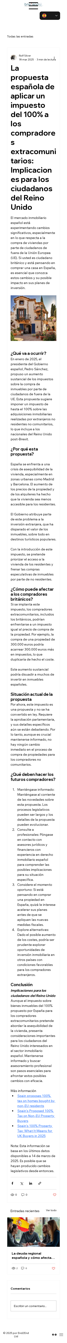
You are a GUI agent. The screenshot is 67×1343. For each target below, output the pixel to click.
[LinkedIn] (56, 1335)
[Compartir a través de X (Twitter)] (21, 1183)
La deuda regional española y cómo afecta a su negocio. (33, 1255)
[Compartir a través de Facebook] (12, 1183)
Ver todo (51, 1210)
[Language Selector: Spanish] (50, 15)
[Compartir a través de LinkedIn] (30, 1183)
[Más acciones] (54, 57)
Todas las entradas (20, 36)
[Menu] (33, 5)
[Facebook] (53, 1335)
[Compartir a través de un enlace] (40, 1183)
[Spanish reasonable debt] (33, 1232)
